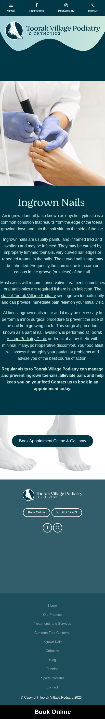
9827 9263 (69, 512)
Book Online (52, 711)
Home (52, 605)
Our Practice (52, 615)
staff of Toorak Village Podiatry (28, 296)
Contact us (61, 382)
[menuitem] (52, 605)
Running (52, 669)
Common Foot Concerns (52, 633)
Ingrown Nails (52, 642)
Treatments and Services (52, 623)
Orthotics (52, 651)
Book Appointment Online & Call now (52, 441)
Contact (52, 687)
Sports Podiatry (52, 678)
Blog (52, 660)
